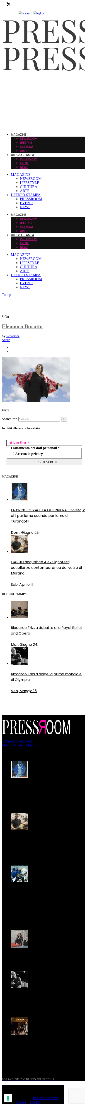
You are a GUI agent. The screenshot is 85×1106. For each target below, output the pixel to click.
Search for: (9, 419)
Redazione (12, 336)
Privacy (21, 1102)
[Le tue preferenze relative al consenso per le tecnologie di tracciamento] (8, 1098)
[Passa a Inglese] (39, 13)
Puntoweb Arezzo (45, 1098)
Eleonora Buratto (22, 326)
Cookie (35, 1102)
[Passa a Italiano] (24, 13)
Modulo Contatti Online (19, 745)
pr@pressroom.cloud (17, 741)
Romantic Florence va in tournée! (40, 957)
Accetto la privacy (29, 454)
